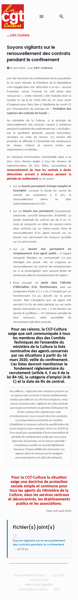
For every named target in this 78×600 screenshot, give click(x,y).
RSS (56, 589)
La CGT (58, 575)
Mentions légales (39, 584)
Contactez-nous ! (33, 589)
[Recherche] (61, 16)
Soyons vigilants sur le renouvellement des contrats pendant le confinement (39, 542)
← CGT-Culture (18, 35)
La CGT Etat (39, 580)
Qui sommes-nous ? (30, 575)
